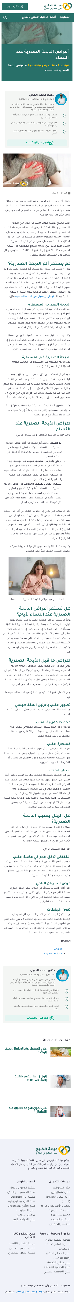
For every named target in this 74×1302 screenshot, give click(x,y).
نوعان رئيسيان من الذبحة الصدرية (34, 296)
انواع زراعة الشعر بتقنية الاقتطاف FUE (31, 1078)
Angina (58, 949)
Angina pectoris (53, 954)
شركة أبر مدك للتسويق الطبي (30, 1292)
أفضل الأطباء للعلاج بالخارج (39, 17)
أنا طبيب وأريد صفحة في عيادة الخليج (39, 1286)
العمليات (64, 17)
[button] (5, 17)
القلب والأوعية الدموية (41, 66)
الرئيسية (63, 66)
